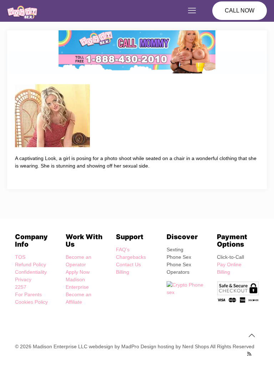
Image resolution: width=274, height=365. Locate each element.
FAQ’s (123, 249)
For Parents (28, 294)
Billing (122, 272)
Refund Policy (30, 264)
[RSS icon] (249, 354)
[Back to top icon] (251, 335)
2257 (20, 287)
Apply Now (78, 272)
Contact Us (128, 264)
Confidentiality (31, 272)
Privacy (23, 279)
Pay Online (229, 264)
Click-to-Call (230, 257)
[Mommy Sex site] (22, 10)
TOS (20, 257)
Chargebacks (131, 257)
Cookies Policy (31, 302)
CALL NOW (239, 10)
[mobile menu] (192, 11)
